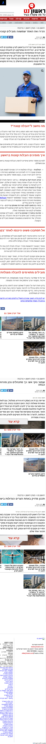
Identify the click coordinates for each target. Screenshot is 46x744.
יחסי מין (10, 686)
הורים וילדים (9, 689)
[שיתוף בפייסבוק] (10, 38)
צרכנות (27, 22)
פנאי (41, 22)
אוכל (11, 19)
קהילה (18, 19)
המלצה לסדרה (8, 674)
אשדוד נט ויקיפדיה (6, 733)
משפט (11, 649)
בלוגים (35, 22)
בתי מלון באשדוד (7, 701)
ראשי (42, 19)
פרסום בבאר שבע (7, 717)
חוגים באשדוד (8, 724)
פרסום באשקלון (8, 715)
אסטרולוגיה (18, 22)
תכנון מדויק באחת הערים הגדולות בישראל (28, 512)
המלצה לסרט (8, 672)
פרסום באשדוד (8, 732)
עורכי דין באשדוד (7, 727)
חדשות (35, 19)
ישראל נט (9, 694)
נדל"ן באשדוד (8, 695)
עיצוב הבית (9, 681)
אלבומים (9, 650)
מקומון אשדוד (8, 692)
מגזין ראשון (30, 28)
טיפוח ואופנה (8, 683)
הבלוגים (10, 657)
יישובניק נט (9, 703)
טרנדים (10, 661)
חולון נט (10, 736)
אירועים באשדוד (7, 721)
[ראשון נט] (41, 638)
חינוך (11, 655)
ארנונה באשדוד (8, 726)
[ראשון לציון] (30, 16)
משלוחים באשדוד (7, 707)
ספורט (4, 652)
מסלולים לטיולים (7, 678)
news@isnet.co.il (37, 647)
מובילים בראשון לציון (34, 44)
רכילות (11, 652)
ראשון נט (41, 28)
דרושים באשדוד (8, 723)
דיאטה (10, 684)
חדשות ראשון (8, 647)
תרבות (27, 19)
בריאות (3, 661)
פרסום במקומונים (7, 704)
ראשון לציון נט (8, 666)
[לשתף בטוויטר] (3, 38)
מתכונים (10, 687)
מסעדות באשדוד (7, 709)
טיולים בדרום (8, 680)
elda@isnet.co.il (27, 653)
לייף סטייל (9, 660)
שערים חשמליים (7, 669)
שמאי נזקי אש (37, 398)
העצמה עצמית (8, 677)
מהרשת (3, 19)
